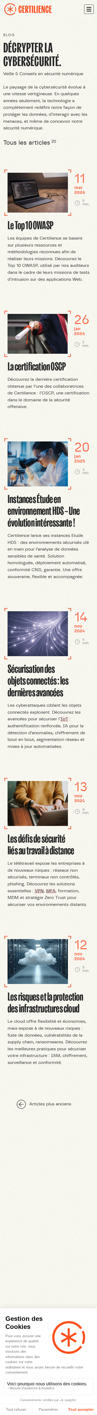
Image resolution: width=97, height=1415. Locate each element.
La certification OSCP (37, 366)
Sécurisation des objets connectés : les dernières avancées (38, 680)
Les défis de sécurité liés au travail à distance (41, 844)
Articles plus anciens (50, 1104)
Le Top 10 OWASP (30, 224)
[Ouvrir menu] (89, 9)
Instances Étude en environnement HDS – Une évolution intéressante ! (44, 510)
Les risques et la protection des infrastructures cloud (45, 1002)
